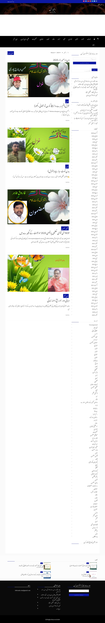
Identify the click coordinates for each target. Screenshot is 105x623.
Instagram (84, 1)
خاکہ (97, 399)
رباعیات (95, 408)
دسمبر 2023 (95, 201)
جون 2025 (95, 168)
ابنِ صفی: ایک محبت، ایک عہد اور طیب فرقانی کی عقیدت (85, 88)
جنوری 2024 (94, 198)
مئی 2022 (95, 258)
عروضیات (95, 443)
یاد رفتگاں (95, 536)
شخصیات (34, 39)
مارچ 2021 (95, 300)
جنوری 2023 (94, 234)
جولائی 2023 (95, 216)
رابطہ (93, 44)
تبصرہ (48, 39)
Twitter (94, 1)
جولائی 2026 (95, 135)
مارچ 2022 (95, 264)
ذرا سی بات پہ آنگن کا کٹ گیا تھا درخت (88, 104)
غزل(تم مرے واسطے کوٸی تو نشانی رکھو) (51, 105)
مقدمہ (96, 497)
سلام (96, 423)
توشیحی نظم (95, 393)
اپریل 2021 (95, 297)
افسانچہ (96, 345)
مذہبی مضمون (94, 482)
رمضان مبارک (94, 417)
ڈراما (96, 405)
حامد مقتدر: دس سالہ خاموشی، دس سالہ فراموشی (86, 81)
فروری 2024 (94, 195)
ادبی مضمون (95, 336)
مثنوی (96, 479)
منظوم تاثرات (94, 506)
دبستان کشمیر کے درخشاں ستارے (89, 402)
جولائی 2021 (95, 288)
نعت (96, 521)
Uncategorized (93, 324)
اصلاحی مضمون (94, 342)
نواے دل (95, 527)
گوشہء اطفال (94, 473)
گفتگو (96, 467)
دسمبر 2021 (95, 273)
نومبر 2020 (95, 311)
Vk (86, 1)
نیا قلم (96, 530)
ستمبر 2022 (95, 246)
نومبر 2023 (95, 204)
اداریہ (96, 333)
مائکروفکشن (95, 476)
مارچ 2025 (95, 177)
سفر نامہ (96, 420)
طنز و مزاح (95, 438)
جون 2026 (95, 138)
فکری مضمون (94, 455)
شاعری (70, 39)
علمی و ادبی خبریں (25, 39)
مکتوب (96, 500)
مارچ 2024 (95, 192)
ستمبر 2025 (95, 159)
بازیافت (95, 360)
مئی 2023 (95, 222)
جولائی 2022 (95, 252)
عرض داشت (94, 441)
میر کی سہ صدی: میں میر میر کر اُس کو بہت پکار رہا (86, 118)
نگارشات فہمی (94, 524)
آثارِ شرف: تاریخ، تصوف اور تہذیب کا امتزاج (80, 565)
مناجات (95, 503)
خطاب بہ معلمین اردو (92, 110)
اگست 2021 (94, 285)
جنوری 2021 (94, 305)
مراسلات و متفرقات (92, 485)
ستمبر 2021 (95, 282)
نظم (97, 518)
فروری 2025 (94, 180)
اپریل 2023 (95, 225)
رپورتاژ (96, 411)
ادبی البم (15, 39)
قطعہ (96, 458)
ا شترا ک (52, 9)
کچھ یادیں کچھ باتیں (93, 461)
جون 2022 (95, 255)
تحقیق (96, 369)
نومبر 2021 (95, 276)
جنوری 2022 (94, 270)
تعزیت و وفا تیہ (94, 384)
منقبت (96, 509)
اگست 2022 (94, 249)
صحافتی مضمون (94, 435)
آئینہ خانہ (96, 327)
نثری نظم (66, 296)
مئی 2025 (95, 171)
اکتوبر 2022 (95, 243)
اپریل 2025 (95, 174)
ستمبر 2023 (95, 210)
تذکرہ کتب (95, 372)
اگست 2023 (94, 213)
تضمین (96, 381)
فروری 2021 (94, 303)
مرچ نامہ (58, 608)
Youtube (88, 1)
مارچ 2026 (95, 147)
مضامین (42, 39)
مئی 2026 (95, 141)
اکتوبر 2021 (95, 279)
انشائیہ (76, 39)
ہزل (96, 533)
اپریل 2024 (95, 189)
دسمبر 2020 (95, 308)
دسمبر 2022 (95, 237)
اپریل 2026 (95, 144)
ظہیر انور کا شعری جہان (92, 95)
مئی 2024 (95, 186)
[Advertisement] (52, 25)
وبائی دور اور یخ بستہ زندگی (58, 300)
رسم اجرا (95, 414)
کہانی (96, 464)
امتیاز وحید (94, 120)
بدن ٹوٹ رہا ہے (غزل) (58, 170)
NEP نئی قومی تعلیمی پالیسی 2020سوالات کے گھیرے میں (44, 232)
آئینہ (97, 123)
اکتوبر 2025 (95, 156)
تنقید (64, 39)
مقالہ (53, 39)
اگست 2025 (94, 162)
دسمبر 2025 (95, 150)
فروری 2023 (94, 231)
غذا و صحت (95, 449)
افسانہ (82, 39)
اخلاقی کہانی (95, 330)
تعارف (89, 39)
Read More (67, 120)
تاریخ (96, 363)
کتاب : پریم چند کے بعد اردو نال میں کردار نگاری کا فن (32, 574)
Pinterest (90, 1)
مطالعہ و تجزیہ (94, 491)
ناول (96, 512)
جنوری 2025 (94, 183)
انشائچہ (96, 354)
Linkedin (92, 1)
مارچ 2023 (95, 228)
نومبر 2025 (95, 153)
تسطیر (96, 378)
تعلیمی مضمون (65, 228)
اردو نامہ (95, 339)
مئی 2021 (95, 294)
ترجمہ (59, 39)
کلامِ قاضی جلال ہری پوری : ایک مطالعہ (88, 84)
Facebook (96, 1)
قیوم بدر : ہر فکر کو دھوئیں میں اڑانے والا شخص (86, 112)
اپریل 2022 (95, 261)
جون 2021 (95, 291)
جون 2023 (95, 219)
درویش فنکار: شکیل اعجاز (92, 92)
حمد (97, 396)
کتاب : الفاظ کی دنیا (85, 574)
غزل (67, 101)
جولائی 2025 (95, 165)
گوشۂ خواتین (95, 470)
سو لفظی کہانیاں (94, 426)
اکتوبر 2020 (95, 314)
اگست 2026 (94, 132)
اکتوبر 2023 (95, 207)
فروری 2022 (94, 267)
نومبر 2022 (95, 240)
